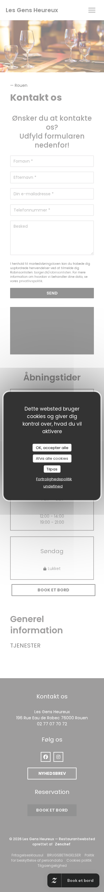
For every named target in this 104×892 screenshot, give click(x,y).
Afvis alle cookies (52, 458)
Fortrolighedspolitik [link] (54, 479)
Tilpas (52, 469)
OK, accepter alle (52, 447)
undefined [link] (53, 486)
